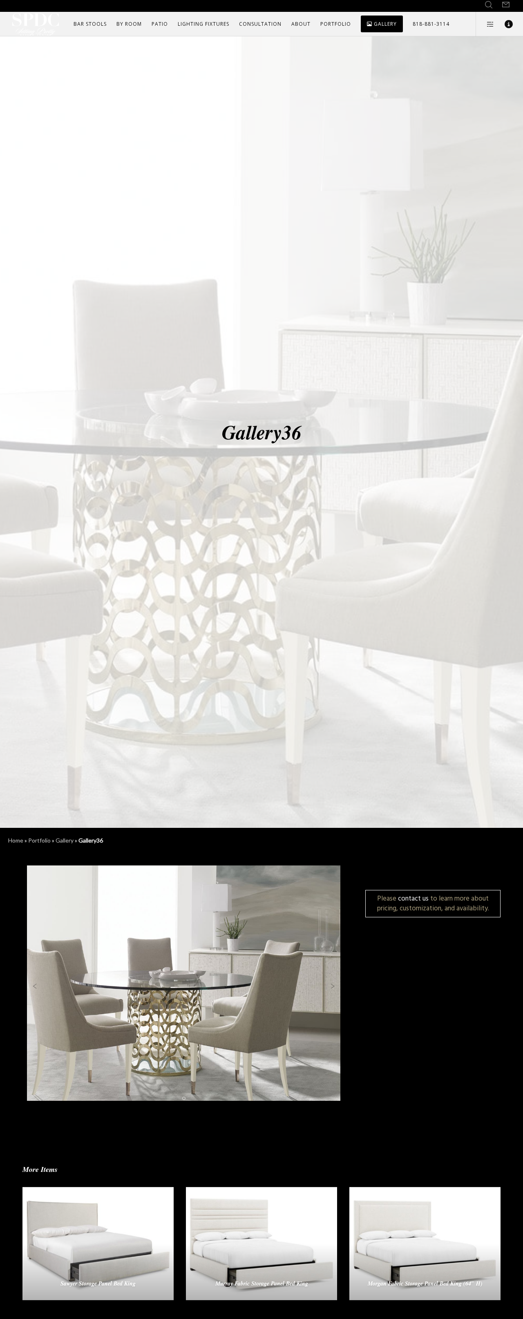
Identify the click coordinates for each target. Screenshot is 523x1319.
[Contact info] (503, 24)
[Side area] (485, 24)
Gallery (65, 840)
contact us (413, 898)
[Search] (489, 5)
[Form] (506, 5)
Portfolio (39, 840)
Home (15, 840)
